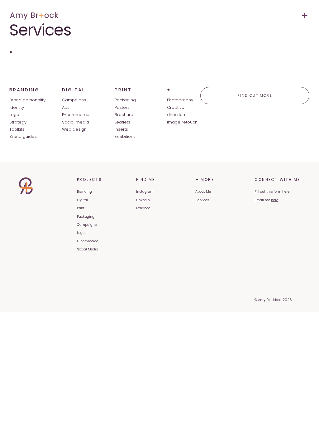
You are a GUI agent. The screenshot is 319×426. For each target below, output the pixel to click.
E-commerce (87, 241)
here (285, 191)
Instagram (145, 191)
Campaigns (87, 224)
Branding (84, 191)
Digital (82, 199)
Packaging (85, 216)
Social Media (87, 249)
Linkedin (143, 199)
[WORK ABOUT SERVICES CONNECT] (236, 15)
